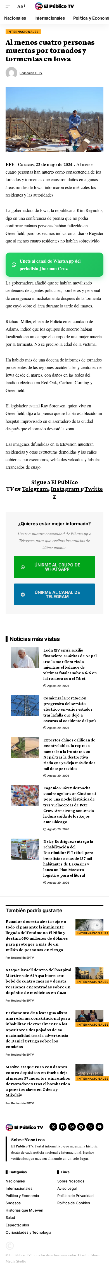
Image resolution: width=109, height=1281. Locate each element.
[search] (99, 6)
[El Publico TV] (54, 6)
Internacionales (23, 31)
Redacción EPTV (31, 72)
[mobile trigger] (10, 6)
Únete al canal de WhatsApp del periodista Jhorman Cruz (50, 265)
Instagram (65, 488)
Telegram (35, 488)
